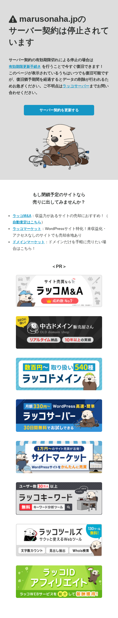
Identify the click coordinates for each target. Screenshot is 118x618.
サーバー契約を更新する (59, 110)
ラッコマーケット (27, 229)
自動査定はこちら (27, 222)
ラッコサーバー (76, 86)
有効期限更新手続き (25, 66)
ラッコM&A (22, 216)
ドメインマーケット (29, 242)
